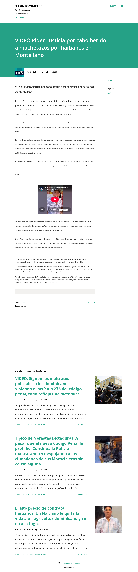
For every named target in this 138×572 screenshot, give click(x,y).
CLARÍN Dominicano (29, 6)
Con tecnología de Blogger (70, 563)
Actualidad (20, 17)
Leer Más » (82, 425)
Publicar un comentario (36, 425)
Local (108, 93)
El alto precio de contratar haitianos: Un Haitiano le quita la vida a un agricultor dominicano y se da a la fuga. (50, 515)
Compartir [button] (111, 81)
